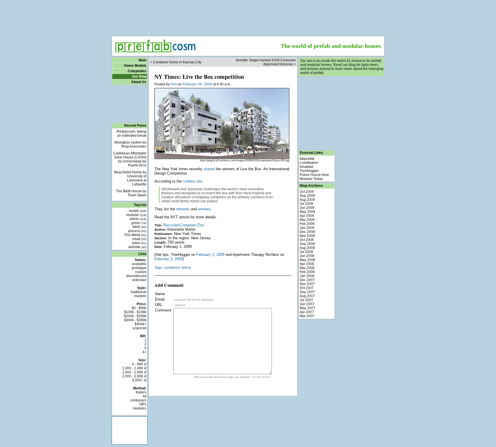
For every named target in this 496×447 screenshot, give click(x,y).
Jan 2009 (307, 228)
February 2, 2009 (210, 254)
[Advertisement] (248, 16)
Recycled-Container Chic (183, 225)
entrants (183, 209)
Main (142, 60)
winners (204, 209)
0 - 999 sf (139, 364)
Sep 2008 (307, 244)
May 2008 (307, 260)
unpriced (139, 328)
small (139, 239)
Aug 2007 (307, 296)
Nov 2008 (307, 236)
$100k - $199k (135, 312)
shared (209, 169)
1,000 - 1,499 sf (134, 368)
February (190, 84)
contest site (192, 181)
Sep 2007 (307, 292)
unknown (139, 280)
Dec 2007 (307, 280)
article (137, 219)
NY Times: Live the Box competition (199, 76)
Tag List (140, 205)
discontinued (136, 276)
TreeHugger (309, 171)
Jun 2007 (307, 304)
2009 (208, 84)
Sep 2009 (307, 196)
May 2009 (307, 212)
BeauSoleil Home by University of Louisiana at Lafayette (130, 178)
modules (139, 408)
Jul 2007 (306, 300)
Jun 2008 (307, 256)
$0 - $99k (139, 308)
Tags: (158, 268)
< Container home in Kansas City (176, 62)
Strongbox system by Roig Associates (130, 144)
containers (138, 400)
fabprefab (307, 159)
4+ (144, 352)
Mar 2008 (307, 268)
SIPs (142, 404)
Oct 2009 (307, 192)
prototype (139, 268)
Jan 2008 (307, 276)
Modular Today (311, 179)
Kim (174, 84)
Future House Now (314, 175)
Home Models (135, 66)
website (137, 247)
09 (200, 84)
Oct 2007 (307, 288)
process (137, 231)
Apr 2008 (307, 264)
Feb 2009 (307, 224)
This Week (135, 235)
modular (136, 215)
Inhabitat (306, 167)
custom (140, 272)
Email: (160, 299)
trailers (141, 392)
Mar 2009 (307, 220)
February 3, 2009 (168, 259)
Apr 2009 (307, 216)
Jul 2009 (306, 204)
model (137, 211)
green (138, 223)
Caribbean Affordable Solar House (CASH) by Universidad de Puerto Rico (129, 159)
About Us (138, 82)
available (139, 264)
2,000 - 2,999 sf (134, 376)
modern (140, 296)
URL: (159, 305)
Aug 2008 (307, 248)
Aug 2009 (307, 200)
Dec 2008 (307, 232)
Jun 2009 (307, 208)
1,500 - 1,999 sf (134, 372)
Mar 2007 (307, 316)
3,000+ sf (139, 380)
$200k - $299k (135, 316)
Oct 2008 (307, 240)
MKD (139, 227)
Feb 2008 (307, 272)
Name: (160, 294)
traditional (138, 292)
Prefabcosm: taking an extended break (131, 134)
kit (144, 396)
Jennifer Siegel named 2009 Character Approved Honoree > (265, 62)
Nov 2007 (307, 284)
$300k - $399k (135, 320)
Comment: (163, 310)
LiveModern (309, 163)
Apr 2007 (307, 312)
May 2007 (307, 308)
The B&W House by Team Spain (131, 193)
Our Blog (139, 76)
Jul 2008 (306, 252)
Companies (137, 71)
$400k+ (140, 324)
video (139, 243)
